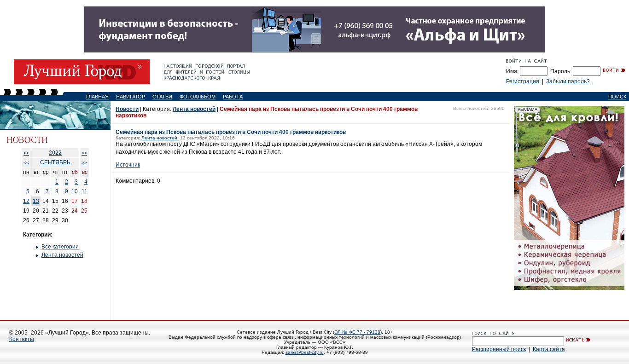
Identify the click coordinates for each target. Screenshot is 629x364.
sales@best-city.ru (304, 352)
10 (74, 191)
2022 (55, 153)
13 (36, 201)
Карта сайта (549, 349)
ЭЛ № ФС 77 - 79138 (357, 332)
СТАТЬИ (162, 96)
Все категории (60, 246)
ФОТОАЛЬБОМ (197, 96)
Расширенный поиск (499, 349)
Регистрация (522, 81)
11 (84, 191)
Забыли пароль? (568, 81)
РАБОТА (233, 96)
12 (26, 201)
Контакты (21, 339)
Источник (128, 165)
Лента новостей (62, 255)
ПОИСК (617, 96)
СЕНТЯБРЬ (55, 162)
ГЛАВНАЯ (97, 96)
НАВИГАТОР (130, 96)
